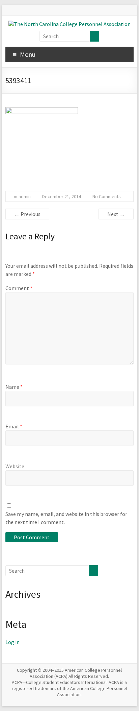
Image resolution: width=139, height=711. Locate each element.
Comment (18, 288)
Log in (12, 642)
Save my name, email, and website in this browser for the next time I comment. (66, 518)
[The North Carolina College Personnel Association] (69, 24)
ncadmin (22, 196)
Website (14, 466)
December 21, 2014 (61, 196)
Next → (116, 214)
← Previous (27, 214)
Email (13, 426)
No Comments (106, 196)
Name (14, 386)
